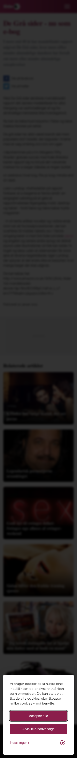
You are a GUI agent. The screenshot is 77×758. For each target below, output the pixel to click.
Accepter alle (38, 715)
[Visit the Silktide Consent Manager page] (62, 743)
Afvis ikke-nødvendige (38, 728)
